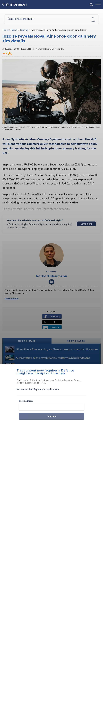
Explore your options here (46, 389)
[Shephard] (14, 4)
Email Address (26, 400)
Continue (51, 416)
